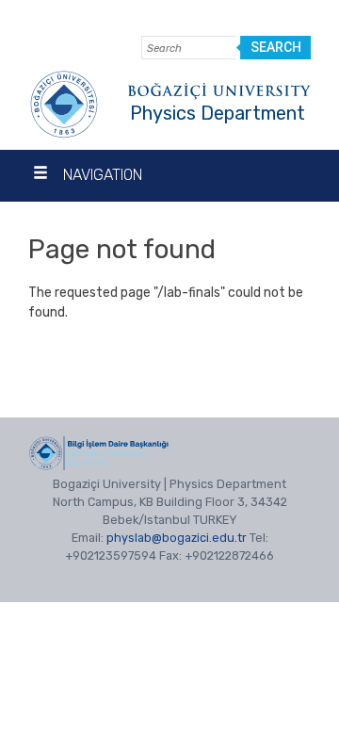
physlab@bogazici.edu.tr (176, 538)
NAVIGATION (102, 175)
